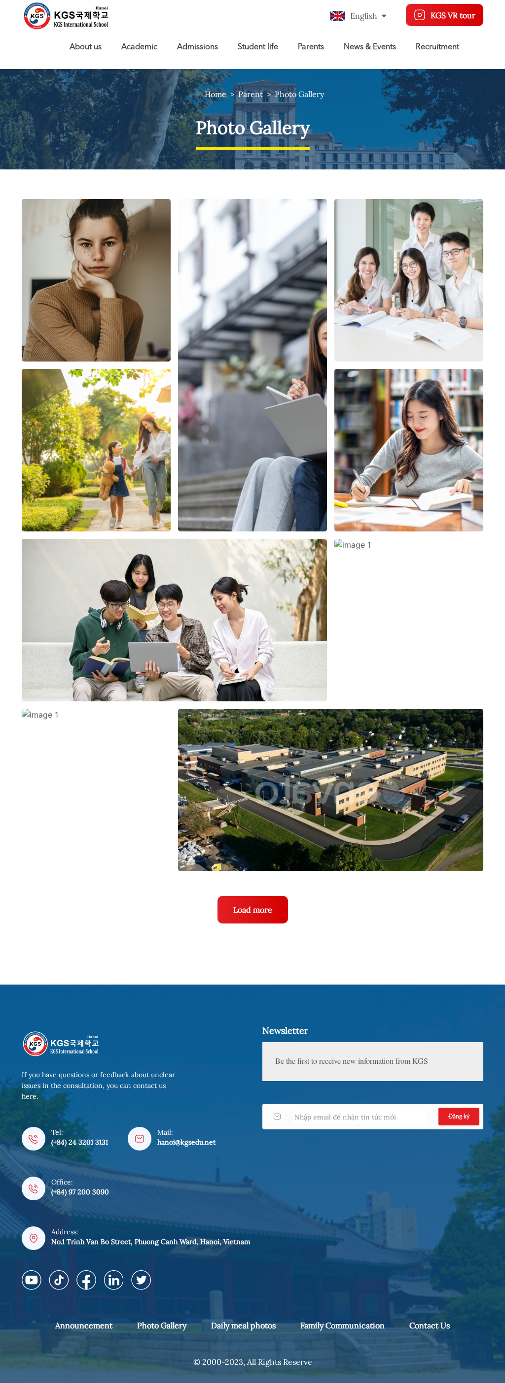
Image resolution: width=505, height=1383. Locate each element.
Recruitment (437, 47)
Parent (250, 94)
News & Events (370, 47)
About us (86, 47)
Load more (252, 910)
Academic (139, 47)
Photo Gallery (299, 94)
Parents (311, 47)
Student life (258, 47)
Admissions (197, 47)
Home (215, 94)
